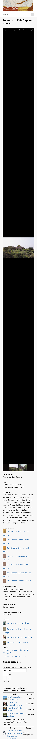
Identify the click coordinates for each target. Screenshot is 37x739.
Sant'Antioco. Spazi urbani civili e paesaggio (16, 651)
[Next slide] (31, 248)
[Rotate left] (19, 30)
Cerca (32, 14)
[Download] (28, 30)
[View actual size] (24, 30)
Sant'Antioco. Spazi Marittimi (14, 656)
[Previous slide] (6, 248)
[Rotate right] (15, 30)
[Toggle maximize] (32, 30)
